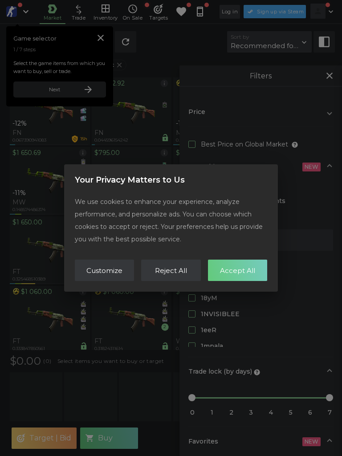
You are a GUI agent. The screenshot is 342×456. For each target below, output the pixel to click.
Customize (104, 270)
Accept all (237, 270)
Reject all (171, 270)
